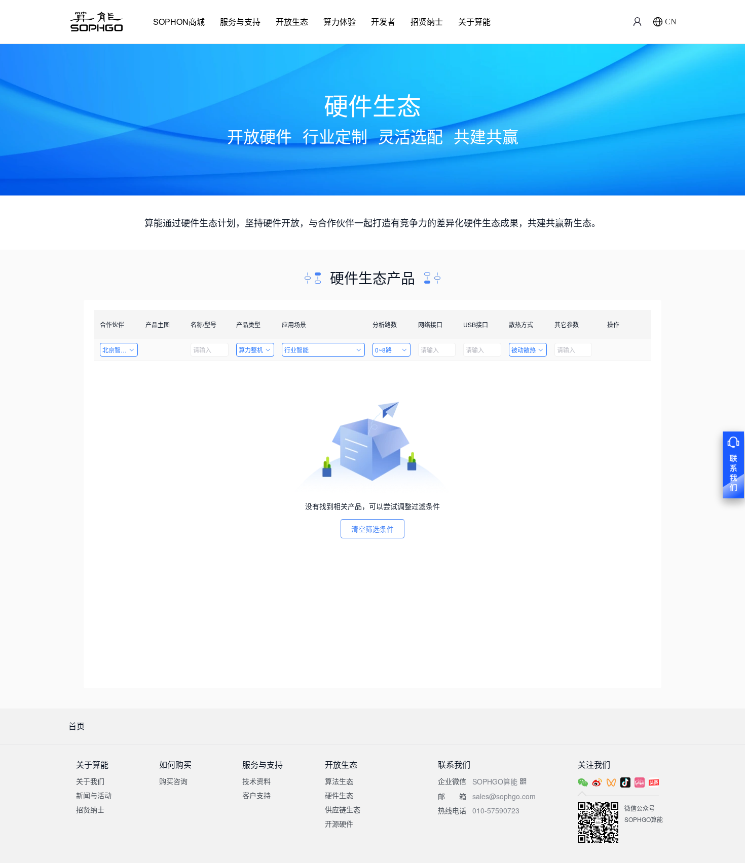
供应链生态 (342, 809)
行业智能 (296, 349)
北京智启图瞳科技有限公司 (120, 349)
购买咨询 (173, 781)
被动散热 (523, 349)
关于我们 (90, 781)
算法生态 (339, 781)
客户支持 (256, 795)
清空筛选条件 (372, 529)
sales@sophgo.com (504, 796)
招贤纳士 (427, 21)
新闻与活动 (93, 795)
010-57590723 (495, 810)
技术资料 (256, 781)
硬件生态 (339, 795)
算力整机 (251, 349)
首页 (76, 726)
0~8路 (383, 349)
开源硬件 (339, 823)
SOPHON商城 (179, 21)
